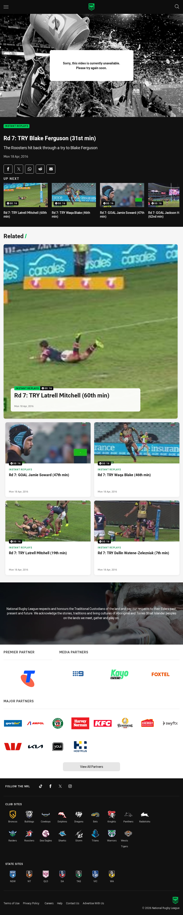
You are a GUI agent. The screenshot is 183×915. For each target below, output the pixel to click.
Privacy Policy (31, 903)
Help (59, 903)
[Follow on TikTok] (40, 786)
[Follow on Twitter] (60, 786)
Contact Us (72, 903)
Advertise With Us (93, 903)
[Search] (177, 7)
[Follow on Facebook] (50, 786)
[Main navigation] (6, 6)
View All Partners (91, 766)
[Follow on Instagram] (70, 786)
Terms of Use (11, 903)
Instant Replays (16, 126)
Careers (49, 903)
